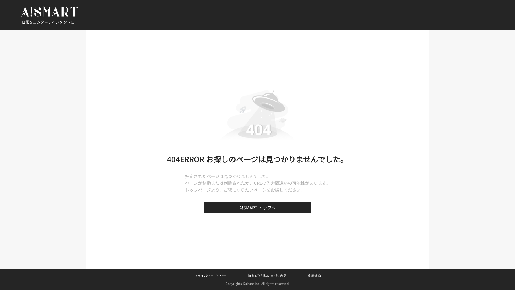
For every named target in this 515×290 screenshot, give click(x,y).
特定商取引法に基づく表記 (267, 275)
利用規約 (314, 275)
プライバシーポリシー (210, 275)
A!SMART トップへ (257, 207)
